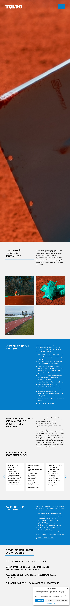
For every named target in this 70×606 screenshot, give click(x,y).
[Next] (65, 476)
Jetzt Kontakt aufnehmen (46, 403)
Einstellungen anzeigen (61, 600)
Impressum (54, 603)
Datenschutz (49, 603)
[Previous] (4, 476)
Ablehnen (50, 600)
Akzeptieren (40, 600)
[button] (67, 588)
